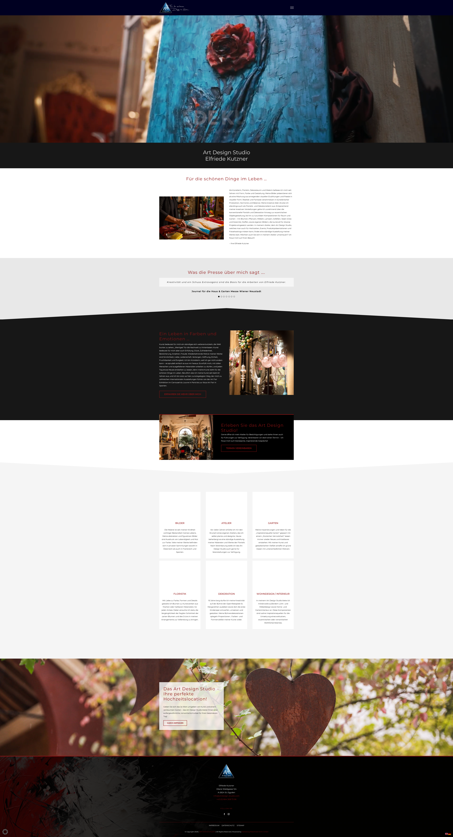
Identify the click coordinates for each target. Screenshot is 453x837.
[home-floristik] (180, 561)
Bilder (180, 523)
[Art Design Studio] (261, 331)
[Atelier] (226, 493)
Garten (273, 523)
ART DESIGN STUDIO (207, 832)
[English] (446, 834)
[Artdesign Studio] (191, 197)
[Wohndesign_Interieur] (273, 561)
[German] (449, 834)
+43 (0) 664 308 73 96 (226, 799)
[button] (219, 296)
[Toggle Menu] (292, 8)
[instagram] (229, 814)
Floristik (180, 593)
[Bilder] (180, 493)
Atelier (226, 523)
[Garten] (273, 493)
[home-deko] (226, 561)
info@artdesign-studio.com (226, 796)
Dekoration (226, 593)
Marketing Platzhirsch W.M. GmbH (255, 832)
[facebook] (224, 814)
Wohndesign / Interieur (273, 593)
